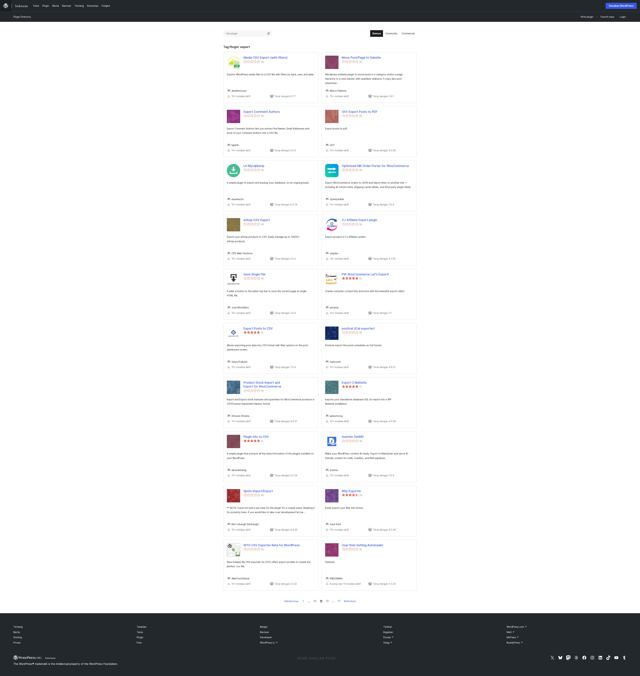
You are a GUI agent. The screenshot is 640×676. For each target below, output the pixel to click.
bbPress (513, 637)
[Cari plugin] (268, 33)
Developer (266, 637)
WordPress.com (517, 626)
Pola (139, 642)
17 (339, 601)
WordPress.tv (269, 642)
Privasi (16, 642)
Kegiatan (388, 632)
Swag (387, 642)
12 (327, 601)
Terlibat (387, 626)
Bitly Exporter (351, 491)
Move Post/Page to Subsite (361, 57)
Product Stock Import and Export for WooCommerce (262, 384)
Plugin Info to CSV (256, 436)
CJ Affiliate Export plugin (359, 220)
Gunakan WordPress (621, 5)
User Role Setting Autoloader (362, 545)
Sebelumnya (291, 601)
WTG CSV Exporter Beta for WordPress (272, 545)
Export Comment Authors (262, 111)
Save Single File (255, 274)
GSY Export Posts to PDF (360, 111)
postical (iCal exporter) (358, 328)
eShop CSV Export (257, 220)
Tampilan (141, 626)
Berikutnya (350, 601)
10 (315, 601)
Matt (510, 632)
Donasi (388, 637)
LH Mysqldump (254, 166)
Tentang (18, 626)
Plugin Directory (22, 16)
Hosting (17, 637)
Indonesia (50, 658)
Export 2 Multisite (354, 382)
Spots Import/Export (258, 491)
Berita (16, 632)
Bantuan (264, 632)
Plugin (140, 637)
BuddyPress (515, 642)
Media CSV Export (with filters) (266, 57)
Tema (140, 632)
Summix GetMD (353, 436)
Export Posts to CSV (258, 328)
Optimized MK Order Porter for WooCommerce (375, 166)
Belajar (264, 626)
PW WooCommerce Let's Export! (365, 274)
